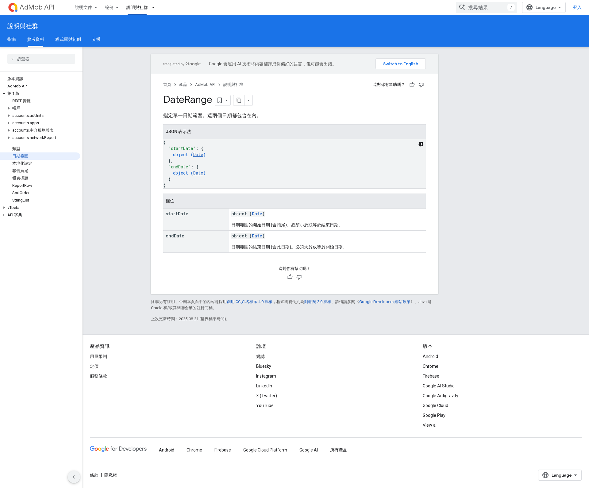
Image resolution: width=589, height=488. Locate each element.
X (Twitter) (266, 395)
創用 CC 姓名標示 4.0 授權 (249, 301)
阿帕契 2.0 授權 (317, 301)
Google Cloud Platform (265, 450)
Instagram (266, 376)
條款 (94, 475)
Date (198, 154)
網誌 (260, 356)
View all (430, 425)
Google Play (434, 415)
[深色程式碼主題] (421, 144)
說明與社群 (137, 7)
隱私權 (110, 475)
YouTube (265, 405)
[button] (40, 93)
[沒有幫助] (421, 84)
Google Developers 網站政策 (384, 301)
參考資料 (35, 39)
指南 (11, 39)
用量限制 (98, 356)
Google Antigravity (440, 395)
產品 (183, 84)
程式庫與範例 (68, 39)
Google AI (308, 450)
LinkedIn (264, 385)
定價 (94, 366)
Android (430, 356)
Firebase (431, 376)
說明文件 (83, 7)
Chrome (430, 366)
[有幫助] (412, 84)
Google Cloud (435, 405)
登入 (577, 7)
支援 (96, 39)
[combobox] (486, 7)
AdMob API (37, 7)
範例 (109, 7)
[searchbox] (41, 59)
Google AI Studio (439, 385)
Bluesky (263, 366)
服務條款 (98, 376)
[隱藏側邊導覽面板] (74, 477)
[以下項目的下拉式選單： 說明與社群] (155, 7)
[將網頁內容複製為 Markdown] (238, 100)
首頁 (167, 84)
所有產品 (338, 450)
